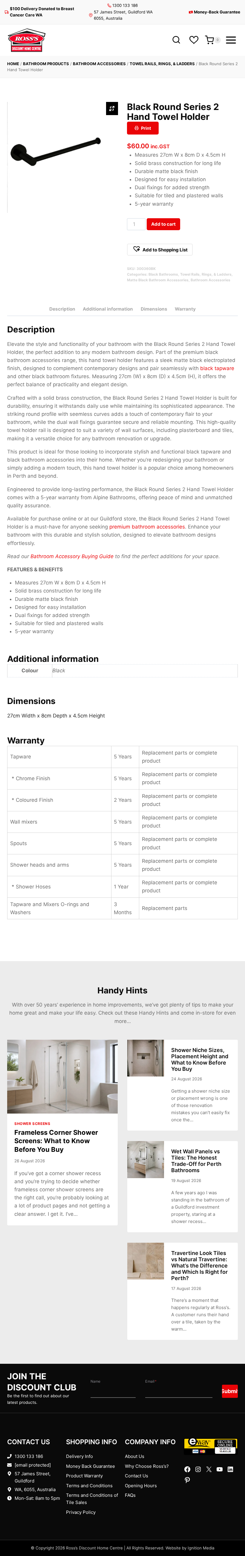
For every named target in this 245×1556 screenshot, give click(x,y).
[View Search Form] (176, 40)
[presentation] (62, 1077)
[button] (160, 250)
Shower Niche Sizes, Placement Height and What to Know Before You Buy (199, 1059)
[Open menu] (231, 40)
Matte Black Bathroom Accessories (158, 280)
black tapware (217, 368)
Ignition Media (201, 1548)
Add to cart (163, 224)
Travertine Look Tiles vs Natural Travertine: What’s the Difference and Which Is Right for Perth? (199, 1265)
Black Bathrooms (163, 274)
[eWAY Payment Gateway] (211, 1446)
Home (13, 63)
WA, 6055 (25, 1489)
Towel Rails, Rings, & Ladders (162, 63)
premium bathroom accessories (147, 527)
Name (95, 1381)
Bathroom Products (46, 63)
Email (151, 1381)
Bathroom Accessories (99, 63)
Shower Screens (32, 1123)
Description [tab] (62, 309)
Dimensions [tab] (154, 309)
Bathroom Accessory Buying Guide (72, 556)
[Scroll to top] (231, 1533)
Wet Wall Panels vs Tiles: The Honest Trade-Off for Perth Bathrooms (196, 1160)
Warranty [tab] (185, 309)
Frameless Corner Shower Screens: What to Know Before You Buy (56, 1141)
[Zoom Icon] (112, 108)
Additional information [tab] (108, 309)
